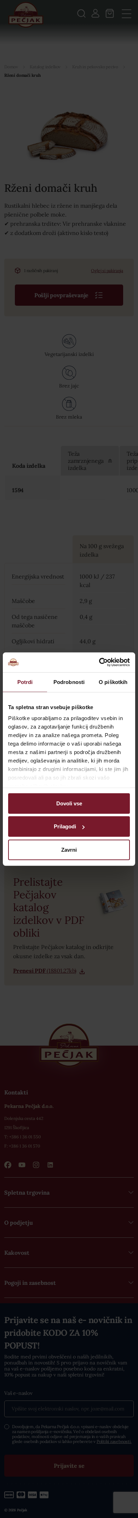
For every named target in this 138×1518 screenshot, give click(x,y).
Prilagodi (65, 826)
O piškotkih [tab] (113, 682)
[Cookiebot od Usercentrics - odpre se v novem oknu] (99, 662)
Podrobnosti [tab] (69, 682)
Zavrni (69, 849)
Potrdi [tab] (25, 682)
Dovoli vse (69, 803)
